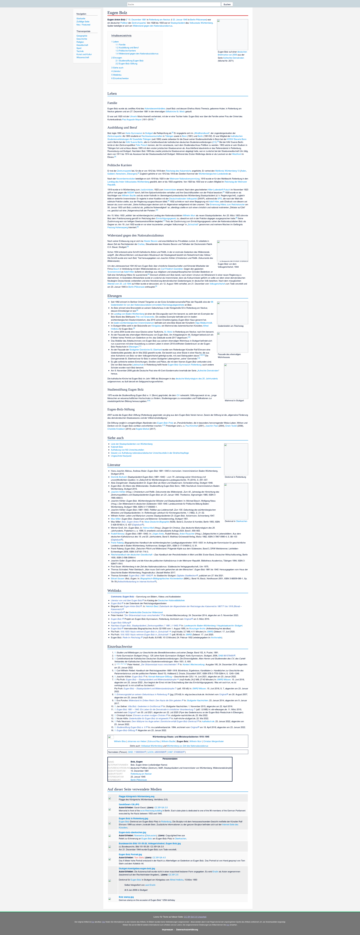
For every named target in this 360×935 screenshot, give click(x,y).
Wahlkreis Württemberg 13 (227, 170)
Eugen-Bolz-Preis (165, 422)
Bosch (116, 268)
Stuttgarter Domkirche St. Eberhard (146, 349)
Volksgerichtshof (217, 283)
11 (140, 346)
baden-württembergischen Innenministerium (134, 322)
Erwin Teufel (231, 425)
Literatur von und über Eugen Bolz (126, 600)
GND (130, 751)
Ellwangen (131, 173)
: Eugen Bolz (122, 596)
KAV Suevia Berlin (134, 141)
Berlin (200, 135)
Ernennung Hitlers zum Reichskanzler (227, 204)
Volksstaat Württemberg (152, 745)
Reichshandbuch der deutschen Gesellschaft (131, 554)
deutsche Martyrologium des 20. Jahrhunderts (197, 378)
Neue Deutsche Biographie (156, 521)
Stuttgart (149, 133)
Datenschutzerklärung (187, 929)
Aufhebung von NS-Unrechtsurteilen (127, 449)
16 (164, 425)
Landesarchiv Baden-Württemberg (200, 625)
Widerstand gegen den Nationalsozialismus (152, 25)
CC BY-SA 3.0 (161, 807)
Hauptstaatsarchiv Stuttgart (229, 625)
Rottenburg (166, 821)
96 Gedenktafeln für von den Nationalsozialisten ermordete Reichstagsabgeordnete (162, 303)
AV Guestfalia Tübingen (140, 139)
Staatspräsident (178, 22)
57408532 (178, 751)
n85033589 (159, 751)
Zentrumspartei (139, 22)
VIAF (170, 751)
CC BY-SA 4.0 (159, 857)
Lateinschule (138, 364)
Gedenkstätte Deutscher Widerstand (146, 612)
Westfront (236, 153)
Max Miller (116, 518)
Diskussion (151, 835)
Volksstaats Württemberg (201, 22)
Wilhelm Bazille (129, 195)
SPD (220, 198)
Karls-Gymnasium (134, 133)
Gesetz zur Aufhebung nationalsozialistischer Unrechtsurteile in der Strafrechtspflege (150, 452)
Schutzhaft (193, 224)
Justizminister (146, 189)
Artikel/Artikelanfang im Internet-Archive (136, 581)
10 (189, 337)
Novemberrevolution (125, 178)
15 (149, 400)
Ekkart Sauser (117, 578)
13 (203, 355)
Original (187, 618)
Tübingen (169, 135)
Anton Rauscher (187, 533)
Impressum (167, 929)
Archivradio (216, 637)
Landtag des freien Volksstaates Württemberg (128, 181)
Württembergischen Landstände (213, 173)
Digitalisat (137, 524)
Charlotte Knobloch (116, 428)
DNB (220, 655)
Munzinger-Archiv (197, 628)
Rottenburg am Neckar (159, 19)
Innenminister (170, 189)
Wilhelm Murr (189, 215)
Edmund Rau (154, 741)
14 (198, 358)
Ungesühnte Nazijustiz (121, 455)
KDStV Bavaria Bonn (236, 139)
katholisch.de (208, 721)
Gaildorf (111, 173)
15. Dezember (134, 19)
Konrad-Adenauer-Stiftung (160, 676)
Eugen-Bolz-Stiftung (120, 622)
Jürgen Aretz (158, 533)
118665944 (139, 751)
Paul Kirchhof (191, 425)
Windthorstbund (201, 133)
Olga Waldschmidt (203, 322)
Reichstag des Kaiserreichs (178, 170)
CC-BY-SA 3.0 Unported (195, 916)
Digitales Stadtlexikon (186, 575)
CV (214, 141)
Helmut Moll (148, 527)
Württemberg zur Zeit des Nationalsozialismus (187, 745)
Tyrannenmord (114, 271)
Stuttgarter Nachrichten (197, 700)
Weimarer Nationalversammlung (185, 178)
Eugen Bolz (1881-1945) (140, 575)
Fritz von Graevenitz (145, 316)
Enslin (215, 871)
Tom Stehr (139, 857)
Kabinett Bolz (117, 446)
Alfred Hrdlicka (176, 879)
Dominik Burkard (118, 476)
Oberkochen (241, 521)
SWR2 (210, 631)
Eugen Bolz (116, 628)
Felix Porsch (141, 144)
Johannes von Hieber (136, 741)
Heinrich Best (152, 606)
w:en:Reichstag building (151, 810)
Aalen (243, 170)
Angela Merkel (142, 428)
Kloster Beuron (151, 240)
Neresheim (121, 173)
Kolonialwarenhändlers (155, 108)
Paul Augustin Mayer (131, 119)
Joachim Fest (211, 425)
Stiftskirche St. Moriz (175, 111)
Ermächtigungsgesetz (166, 218)
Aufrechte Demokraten (233, 57)
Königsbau (156, 325)
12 (201, 355)
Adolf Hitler (214, 201)
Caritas (141, 243)
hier (92, 922)
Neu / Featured (83, 24)
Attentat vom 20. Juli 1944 (119, 283)
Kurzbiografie (117, 612)
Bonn (184, 135)
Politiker (124, 22)
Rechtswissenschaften (151, 135)
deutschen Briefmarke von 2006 (232, 53)
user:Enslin (150, 884)
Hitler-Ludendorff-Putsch (219, 189)
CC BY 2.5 (173, 874)
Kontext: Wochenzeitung (193, 664)
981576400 (228, 655)
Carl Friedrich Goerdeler (172, 268)
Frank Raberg (117, 542)
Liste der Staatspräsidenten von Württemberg (131, 443)
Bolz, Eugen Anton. (130, 521)
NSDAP (130, 192)
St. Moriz (168, 331)
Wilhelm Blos (120, 741)
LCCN (150, 751)
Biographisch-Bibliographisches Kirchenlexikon (161, 578)
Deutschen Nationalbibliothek (171, 600)
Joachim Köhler (118, 491)
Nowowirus (139, 835)
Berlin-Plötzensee (198, 19)
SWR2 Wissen (224, 679)
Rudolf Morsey (117, 533)
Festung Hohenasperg (117, 227)
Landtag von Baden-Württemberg (129, 313)
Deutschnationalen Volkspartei (183, 198)
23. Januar (177, 19)
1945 (185, 19)
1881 (144, 19)
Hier (103, 922)
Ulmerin (133, 116)
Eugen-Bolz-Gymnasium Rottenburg (184, 364)
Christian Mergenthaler (213, 741)
